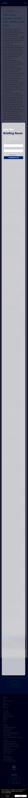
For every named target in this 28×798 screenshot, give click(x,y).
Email (5, 148)
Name (5, 143)
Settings (7, 796)
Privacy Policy (8, 792)
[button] (22, 125)
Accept (20, 796)
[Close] (26, 789)
